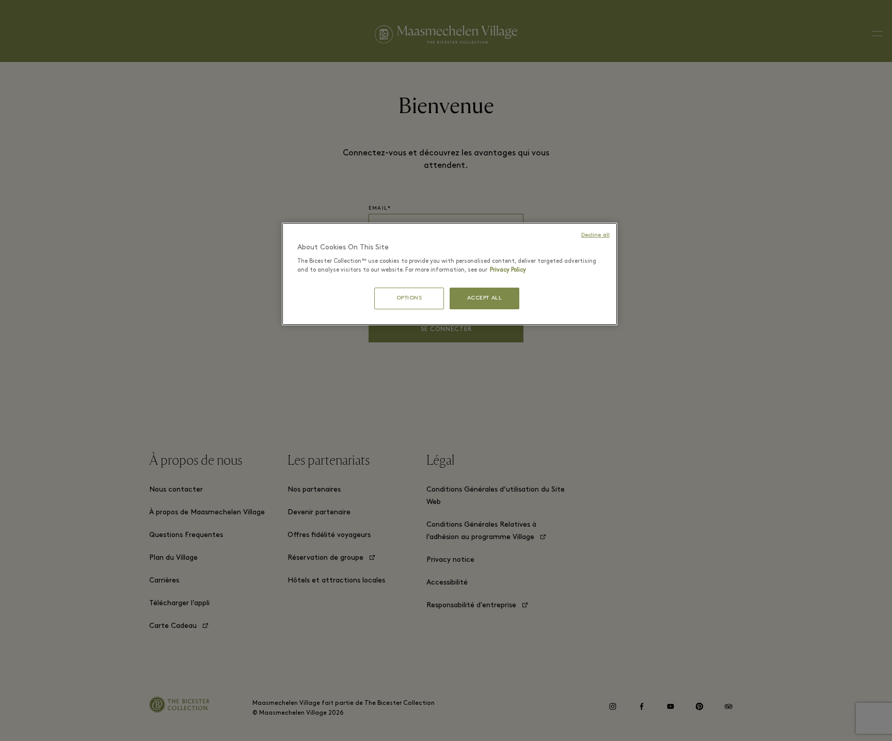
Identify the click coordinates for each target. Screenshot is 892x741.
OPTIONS (409, 298)
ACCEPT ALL (484, 298)
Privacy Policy (508, 270)
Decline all (595, 235)
